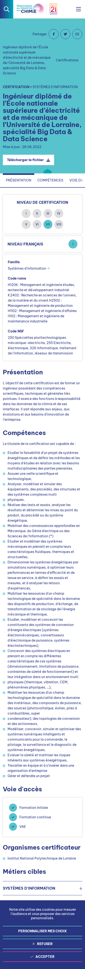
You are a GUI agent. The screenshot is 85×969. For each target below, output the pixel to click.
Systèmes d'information (27, 268)
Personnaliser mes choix (42, 931)
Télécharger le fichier (25, 160)
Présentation (18, 180)
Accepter (45, 957)
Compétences (50, 180)
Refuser (45, 944)
